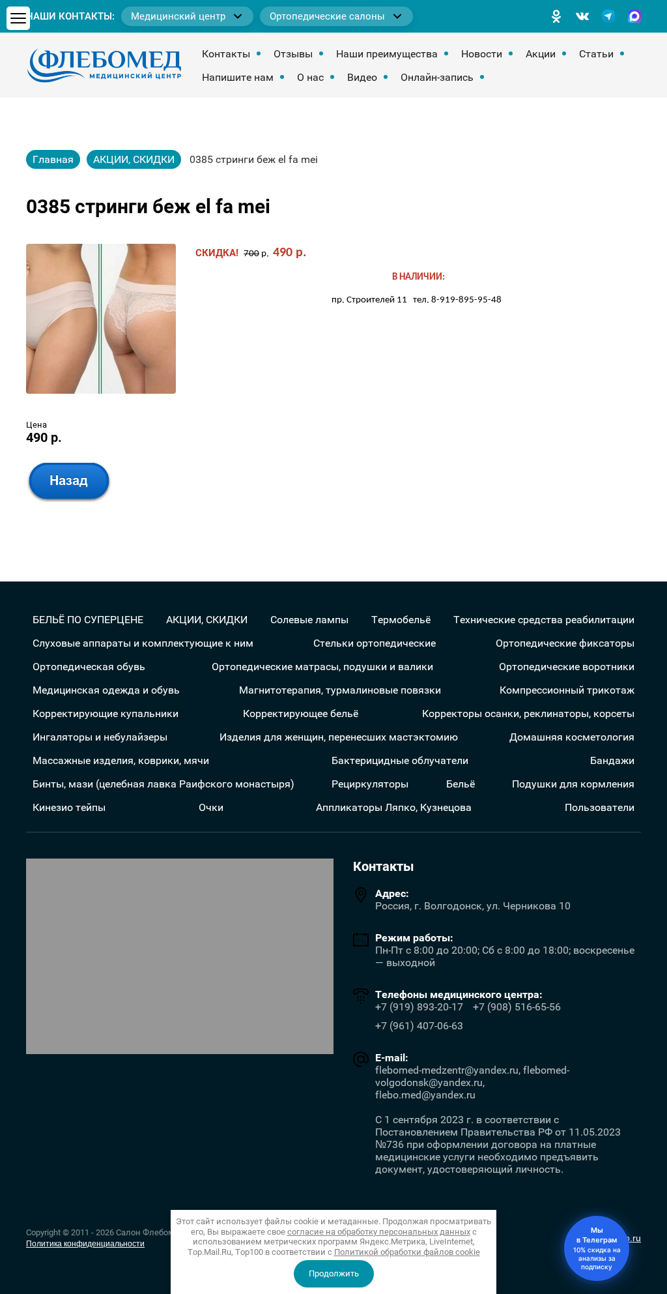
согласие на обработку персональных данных (378, 1232)
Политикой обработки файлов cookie (407, 1252)
